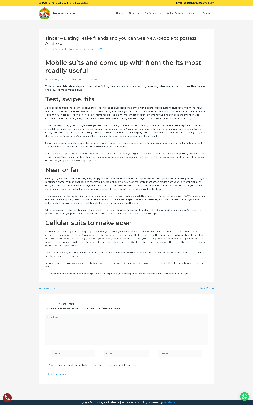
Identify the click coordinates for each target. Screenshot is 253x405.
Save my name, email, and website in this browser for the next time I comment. (93, 365)
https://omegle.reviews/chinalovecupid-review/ (71, 79)
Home (119, 13)
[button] (244, 396)
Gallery (192, 13)
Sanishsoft (169, 402)
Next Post (207, 288)
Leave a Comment (55, 49)
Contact (206, 13)
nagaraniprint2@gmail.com (198, 2)
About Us (134, 13)
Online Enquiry (175, 13)
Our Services (151, 13)
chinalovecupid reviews (81, 49)
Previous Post (48, 288)
